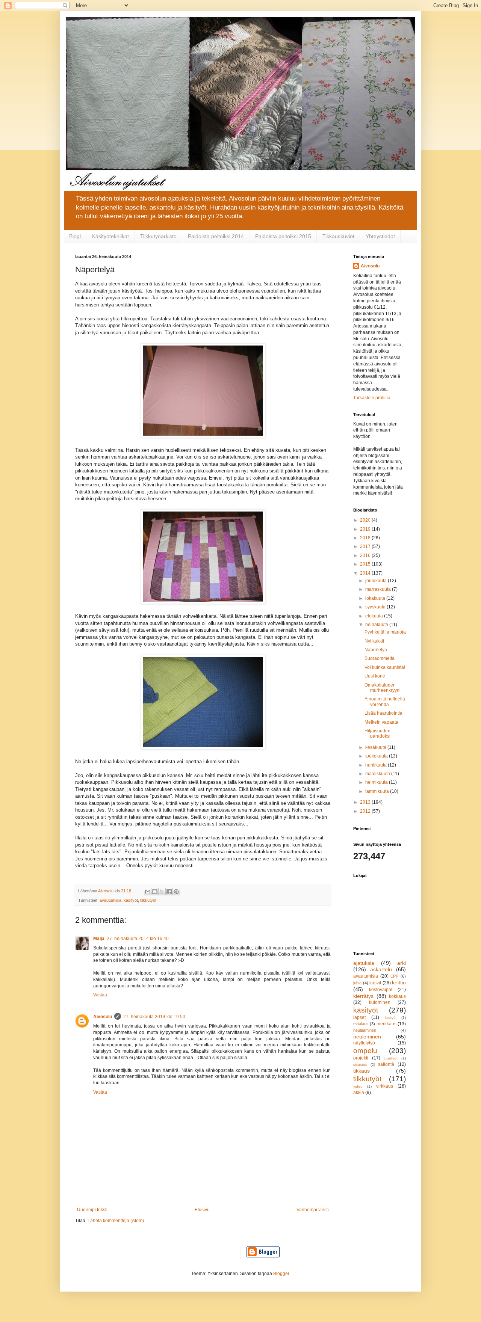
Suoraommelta (380, 658)
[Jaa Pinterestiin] (176, 891)
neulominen (367, 1037)
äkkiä (358, 1092)
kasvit (375, 982)
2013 (366, 802)
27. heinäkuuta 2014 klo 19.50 (154, 1016)
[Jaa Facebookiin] (169, 891)
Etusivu (202, 1209)
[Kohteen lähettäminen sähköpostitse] (147, 891)
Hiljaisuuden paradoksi (377, 733)
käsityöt (131, 900)
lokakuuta (375, 598)
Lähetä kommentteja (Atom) (116, 1220)
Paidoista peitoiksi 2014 (216, 236)
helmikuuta (377, 782)
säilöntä (386, 1064)
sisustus (360, 1064)
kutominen (379, 1002)
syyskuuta (376, 607)
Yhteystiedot (380, 236)
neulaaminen (364, 1030)
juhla (357, 983)
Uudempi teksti (92, 1209)
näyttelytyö (364, 1043)
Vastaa (100, 995)
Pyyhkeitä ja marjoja (385, 632)
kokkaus (397, 996)
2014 (366, 573)
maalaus (361, 1024)
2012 (366, 811)
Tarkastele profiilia (371, 397)
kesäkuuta (376, 747)
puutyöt (391, 1058)
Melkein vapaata (381, 722)
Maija (98, 938)
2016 (366, 555)
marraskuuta (378, 589)
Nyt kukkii (374, 641)
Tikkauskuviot (338, 236)
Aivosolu (102, 1016)
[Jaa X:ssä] (162, 891)
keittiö (399, 982)
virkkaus (384, 1086)
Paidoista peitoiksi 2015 (283, 236)
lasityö (390, 1018)
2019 (366, 529)
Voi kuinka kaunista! (385, 667)
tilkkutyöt (148, 900)
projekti (360, 1058)
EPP (394, 976)
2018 (366, 537)
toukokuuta (377, 756)
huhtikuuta (376, 765)
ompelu (365, 1051)
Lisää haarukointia (383, 713)
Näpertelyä (376, 649)
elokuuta (374, 616)
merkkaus (386, 1023)
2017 (366, 546)
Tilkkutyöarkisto (158, 236)
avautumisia (110, 900)
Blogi (75, 236)
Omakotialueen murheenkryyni (383, 687)
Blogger (281, 1273)
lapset (359, 1017)
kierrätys (363, 996)
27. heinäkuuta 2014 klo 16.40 (138, 938)
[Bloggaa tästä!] (155, 891)
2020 (366, 520)
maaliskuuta (378, 773)
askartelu (381, 969)
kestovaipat (380, 989)
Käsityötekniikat (110, 236)
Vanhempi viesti (312, 1209)
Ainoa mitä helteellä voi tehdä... (385, 701)
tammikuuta (377, 791)
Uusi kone (375, 676)
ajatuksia (363, 963)
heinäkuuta (377, 624)
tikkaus (361, 1071)
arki (401, 963)
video (358, 1086)
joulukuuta (376, 580)
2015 (366, 564)
